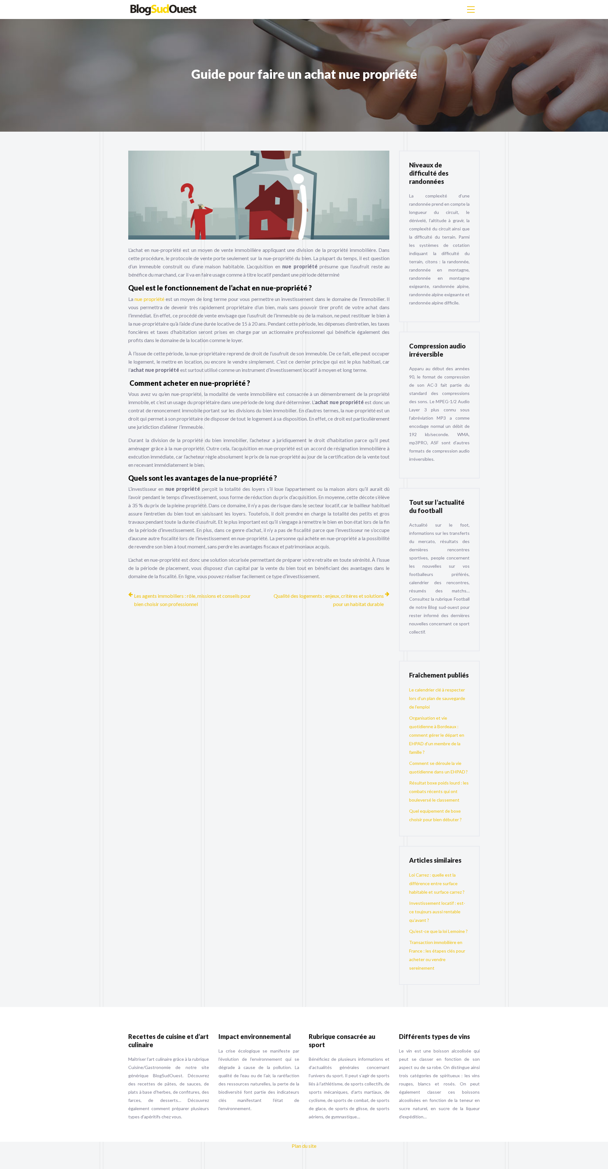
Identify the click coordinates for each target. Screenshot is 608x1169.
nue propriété (149, 299)
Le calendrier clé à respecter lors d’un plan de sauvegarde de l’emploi (437, 698)
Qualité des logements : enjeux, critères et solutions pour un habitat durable (329, 600)
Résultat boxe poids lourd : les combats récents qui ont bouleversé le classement (439, 791)
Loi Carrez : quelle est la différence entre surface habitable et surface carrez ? (437, 883)
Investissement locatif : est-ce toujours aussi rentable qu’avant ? (437, 911)
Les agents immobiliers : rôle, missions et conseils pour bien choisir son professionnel (192, 600)
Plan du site (304, 1146)
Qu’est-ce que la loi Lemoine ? (438, 931)
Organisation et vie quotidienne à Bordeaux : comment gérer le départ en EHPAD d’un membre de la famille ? (436, 735)
